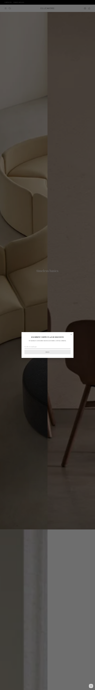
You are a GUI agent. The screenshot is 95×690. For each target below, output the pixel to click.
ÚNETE (47, 352)
